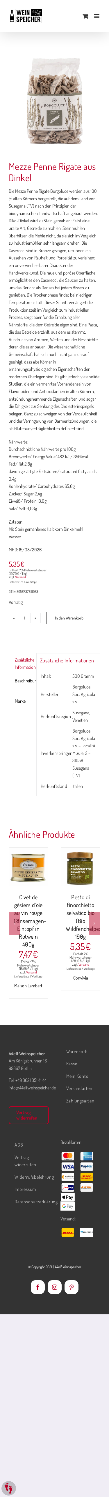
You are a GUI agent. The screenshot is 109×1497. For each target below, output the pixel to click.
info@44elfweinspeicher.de (32, 1088)
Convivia (80, 978)
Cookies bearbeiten (9, 1488)
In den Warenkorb (69, 617)
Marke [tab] (20, 701)
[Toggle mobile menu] (97, 16)
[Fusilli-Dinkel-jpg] (54, 100)
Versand (20, 577)
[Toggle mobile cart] (85, 16)
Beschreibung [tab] (24, 681)
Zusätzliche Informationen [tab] (24, 663)
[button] (14, 923)
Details (33, 874)
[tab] (21, 691)
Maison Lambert (28, 986)
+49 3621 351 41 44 (31, 1080)
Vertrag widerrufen (26, 1115)
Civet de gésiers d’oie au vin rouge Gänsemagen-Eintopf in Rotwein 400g (30, 920)
